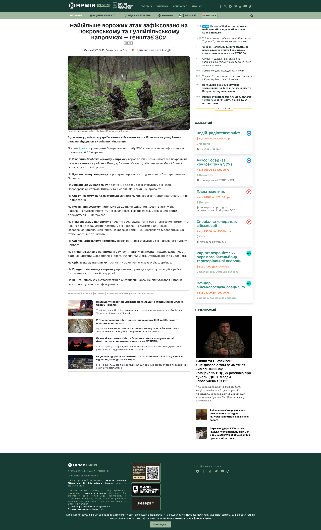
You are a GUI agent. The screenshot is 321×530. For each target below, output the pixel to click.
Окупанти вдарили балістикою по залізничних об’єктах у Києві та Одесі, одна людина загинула (226, 62)
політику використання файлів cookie (187, 518)
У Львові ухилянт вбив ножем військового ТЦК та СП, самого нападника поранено (226, 39)
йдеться (84, 148)
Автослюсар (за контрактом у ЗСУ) (214, 162)
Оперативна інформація (119, 294)
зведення (99, 294)
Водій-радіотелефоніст (218, 133)
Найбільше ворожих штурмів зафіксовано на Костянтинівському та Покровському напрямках (226, 88)
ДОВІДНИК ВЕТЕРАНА (137, 15)
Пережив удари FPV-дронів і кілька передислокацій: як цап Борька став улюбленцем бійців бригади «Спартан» (230, 433)
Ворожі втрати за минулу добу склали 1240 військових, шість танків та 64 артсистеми (226, 100)
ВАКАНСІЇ (162, 6)
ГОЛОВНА (146, 6)
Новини (129, 43)
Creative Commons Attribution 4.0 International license (97, 481)
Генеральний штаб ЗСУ (80, 294)
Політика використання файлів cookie (86, 509)
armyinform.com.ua (95, 493)
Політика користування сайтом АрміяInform (89, 506)
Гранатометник (211, 191)
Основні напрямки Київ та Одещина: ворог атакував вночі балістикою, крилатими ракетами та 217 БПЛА (135, 340)
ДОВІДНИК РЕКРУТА (102, 15)
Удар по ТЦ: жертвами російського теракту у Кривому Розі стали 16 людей (227, 77)
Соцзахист (180, 6)
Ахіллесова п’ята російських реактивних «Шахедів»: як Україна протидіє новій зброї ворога (229, 415)
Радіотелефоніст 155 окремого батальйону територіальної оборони (219, 257)
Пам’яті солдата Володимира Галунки (223, 70)
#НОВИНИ (75, 15)
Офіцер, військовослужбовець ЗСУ (221, 285)
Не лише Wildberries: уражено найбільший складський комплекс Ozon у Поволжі (224, 29)
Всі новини (224, 108)
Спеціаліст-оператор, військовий (217, 223)
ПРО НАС (197, 6)
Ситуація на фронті (143, 294)
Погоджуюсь (160, 524)
